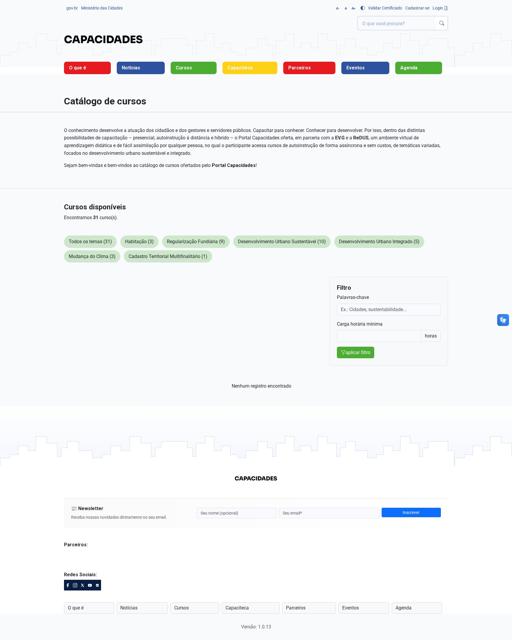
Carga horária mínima (360, 324)
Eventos (355, 68)
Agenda (408, 68)
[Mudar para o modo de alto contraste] (363, 8)
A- (338, 8)
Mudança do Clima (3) (92, 256)
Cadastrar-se (417, 8)
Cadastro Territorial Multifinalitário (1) (168, 256)
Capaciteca (240, 68)
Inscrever (411, 512)
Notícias (131, 68)
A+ (353, 8)
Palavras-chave (353, 297)
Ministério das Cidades (102, 8)
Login (438, 8)
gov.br (72, 8)
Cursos (184, 68)
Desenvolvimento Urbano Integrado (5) (379, 241)
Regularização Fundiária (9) (196, 241)
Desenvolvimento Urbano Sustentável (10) (282, 241)
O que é (77, 68)
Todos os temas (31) (90, 241)
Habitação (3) (139, 241)
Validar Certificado (385, 8)
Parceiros (299, 68)
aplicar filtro (357, 352)
